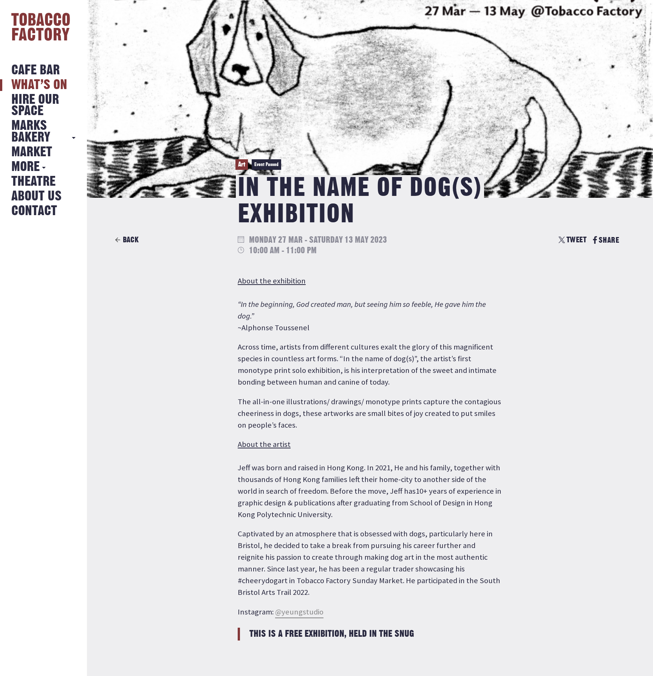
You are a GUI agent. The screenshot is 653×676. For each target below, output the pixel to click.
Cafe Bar (35, 70)
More (25, 167)
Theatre (33, 182)
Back (131, 240)
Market (31, 152)
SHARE (609, 240)
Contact (34, 211)
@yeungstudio (299, 612)
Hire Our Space (35, 105)
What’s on (39, 85)
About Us (36, 196)
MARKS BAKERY (30, 131)
